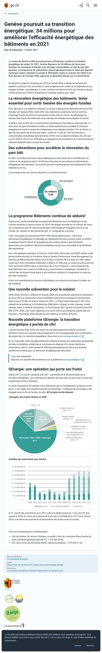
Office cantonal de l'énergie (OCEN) (48, 565)
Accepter (90, 645)
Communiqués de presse (17, 559)
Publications (13, 14)
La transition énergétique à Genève (22, 571)
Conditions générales (56, 637)
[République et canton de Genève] (6, 5)
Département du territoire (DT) (20, 565)
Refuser (78, 645)
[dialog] (51, 640)
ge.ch (14, 5)
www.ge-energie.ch (72, 336)
